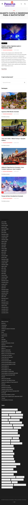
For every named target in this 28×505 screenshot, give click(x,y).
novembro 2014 (4, 303)
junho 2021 (3, 252)
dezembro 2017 (4, 298)
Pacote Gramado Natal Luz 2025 (8, 362)
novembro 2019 (4, 282)
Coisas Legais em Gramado (16, 414)
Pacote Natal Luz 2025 (6, 369)
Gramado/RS (4, 341)
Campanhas (4, 325)
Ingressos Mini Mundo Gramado (10, 111)
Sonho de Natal (6, 479)
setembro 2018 (4, 293)
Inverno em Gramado (7, 427)
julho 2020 (3, 268)
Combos (3, 330)
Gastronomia (4, 335)
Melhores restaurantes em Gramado (11, 435)
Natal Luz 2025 (6, 443)
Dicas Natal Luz (6, 417)
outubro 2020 (4, 262)
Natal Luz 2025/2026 (5, 350)
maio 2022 (3, 245)
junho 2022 (3, 243)
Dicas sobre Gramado (16, 417)
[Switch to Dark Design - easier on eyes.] (21, 3)
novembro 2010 (4, 312)
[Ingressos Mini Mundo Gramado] (14, 100)
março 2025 (4, 223)
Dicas (2, 332)
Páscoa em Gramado (6, 378)
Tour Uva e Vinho (6, 482)
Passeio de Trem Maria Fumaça (8, 380)
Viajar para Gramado (7, 487)
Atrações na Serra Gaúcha (8, 412)
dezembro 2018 (4, 289)
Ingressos (3, 344)
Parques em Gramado (7, 469)
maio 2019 (3, 286)
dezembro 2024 (4, 229)
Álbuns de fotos (4, 321)
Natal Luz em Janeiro (7, 451)
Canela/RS (3, 327)
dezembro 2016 (4, 302)
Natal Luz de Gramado (6, 351)
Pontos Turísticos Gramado (8, 477)
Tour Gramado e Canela (17, 479)
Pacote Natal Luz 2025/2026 (7, 371)
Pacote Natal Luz (5, 366)
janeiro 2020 (4, 278)
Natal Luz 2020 (6, 440)
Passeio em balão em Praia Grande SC (9, 382)
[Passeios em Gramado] (9, 4)
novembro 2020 (4, 261)
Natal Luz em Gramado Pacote (8, 353)
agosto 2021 (4, 250)
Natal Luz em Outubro (7, 456)
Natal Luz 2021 (15, 440)
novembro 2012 (4, 309)
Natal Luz (4, 43)
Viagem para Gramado (20, 484)
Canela (18, 412)
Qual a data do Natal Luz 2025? (8, 394)
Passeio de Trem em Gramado (9, 471)
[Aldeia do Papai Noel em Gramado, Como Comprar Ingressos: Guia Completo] (14, 156)
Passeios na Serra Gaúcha (7, 389)
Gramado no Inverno (14, 420)
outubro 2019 (4, 284)
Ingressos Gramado (7, 425)
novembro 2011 (4, 310)
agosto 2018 (4, 294)
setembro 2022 (4, 239)
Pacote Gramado (5, 359)
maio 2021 (3, 253)
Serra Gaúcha (20, 477)
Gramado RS (5, 422)
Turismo (14, 482)
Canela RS (5, 414)
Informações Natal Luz (16, 422)
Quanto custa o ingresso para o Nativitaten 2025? (12, 396)
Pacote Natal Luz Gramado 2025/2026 (9, 373)
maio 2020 (3, 271)
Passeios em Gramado (6, 387)
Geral (2, 337)
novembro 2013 (4, 307)
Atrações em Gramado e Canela (9, 409)
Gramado (3, 339)
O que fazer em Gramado (8, 461)
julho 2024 (3, 230)
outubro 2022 (4, 237)
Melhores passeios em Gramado (10, 433)
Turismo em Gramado (7, 484)
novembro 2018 (4, 291)
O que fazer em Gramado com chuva (11, 464)
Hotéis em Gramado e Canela (7, 343)
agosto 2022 (4, 241)
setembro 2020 (4, 264)
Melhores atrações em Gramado (10, 430)
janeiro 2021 (4, 257)
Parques (3, 376)
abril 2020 (3, 273)
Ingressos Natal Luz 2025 (6, 346)
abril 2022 (3, 246)
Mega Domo (17, 427)
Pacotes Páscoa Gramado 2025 (8, 375)
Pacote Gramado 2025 (6, 360)
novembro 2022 (4, 236)
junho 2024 (3, 232)
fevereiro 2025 (4, 225)
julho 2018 (3, 296)
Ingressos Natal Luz (18, 425)
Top (14, 502)
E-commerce (4, 334)
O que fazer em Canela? (6, 355)
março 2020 (4, 275)
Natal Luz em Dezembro (8, 448)
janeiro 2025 (4, 227)
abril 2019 (3, 287)
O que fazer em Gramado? (7, 357)
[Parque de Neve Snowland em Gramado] (14, 185)
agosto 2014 (4, 305)
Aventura (3, 323)
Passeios (3, 384)
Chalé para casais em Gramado (8, 328)
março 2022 (4, 248)
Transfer (3, 398)
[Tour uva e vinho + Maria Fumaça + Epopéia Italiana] (14, 127)
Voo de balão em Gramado (7, 400)
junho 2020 (3, 270)
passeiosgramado (8, 50)
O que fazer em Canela (8, 458)
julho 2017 (3, 300)
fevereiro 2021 (4, 255)
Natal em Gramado (7, 438)
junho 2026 (3, 221)
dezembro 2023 (4, 234)
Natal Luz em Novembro (8, 453)
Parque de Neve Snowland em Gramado (12, 196)
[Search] (24, 3)
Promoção (3, 392)
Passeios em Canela (5, 385)
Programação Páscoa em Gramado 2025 (10, 391)
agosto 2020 (4, 266)
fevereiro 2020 (4, 277)
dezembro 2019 (4, 280)
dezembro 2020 (4, 259)
